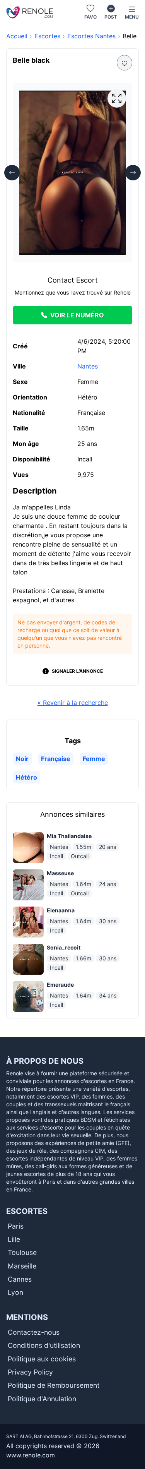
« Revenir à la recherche (73, 702)
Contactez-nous (34, 1332)
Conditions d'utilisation (44, 1345)
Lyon (15, 1292)
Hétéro (26, 777)
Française (55, 759)
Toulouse (22, 1252)
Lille (14, 1239)
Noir (22, 759)
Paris (16, 1226)
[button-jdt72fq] (116, 98)
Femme (94, 759)
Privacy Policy (30, 1372)
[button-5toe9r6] (12, 172)
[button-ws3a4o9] (133, 172)
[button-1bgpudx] (124, 62)
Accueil (16, 36)
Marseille (22, 1266)
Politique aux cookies (42, 1359)
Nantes (87, 366)
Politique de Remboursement (53, 1385)
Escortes (47, 36)
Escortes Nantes (91, 36)
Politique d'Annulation (42, 1399)
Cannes (20, 1279)
